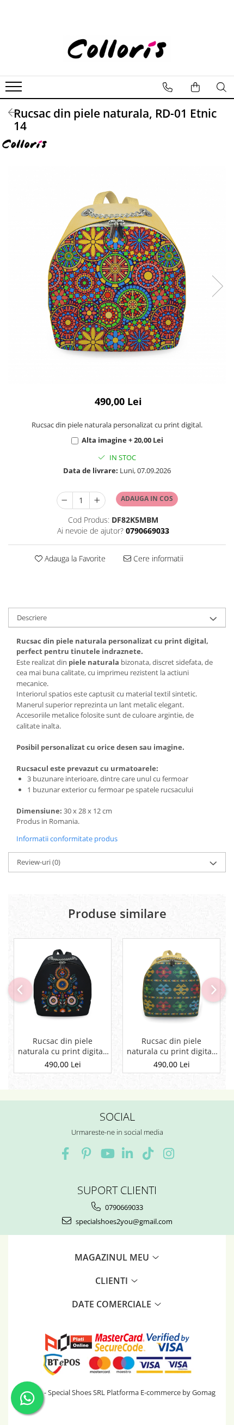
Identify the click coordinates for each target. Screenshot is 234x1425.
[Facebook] (65, 1153)
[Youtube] (106, 1153)
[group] (117, 275)
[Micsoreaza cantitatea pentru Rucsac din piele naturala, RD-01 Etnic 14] (65, 500)
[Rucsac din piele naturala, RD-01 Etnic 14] (117, 275)
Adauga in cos (147, 498)
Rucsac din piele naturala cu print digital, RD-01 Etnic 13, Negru (62, 1046)
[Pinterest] (86, 1153)
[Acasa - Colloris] (117, 48)
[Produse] (14, 90)
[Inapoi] (8, 112)
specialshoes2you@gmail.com (123, 1221)
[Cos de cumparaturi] (195, 87)
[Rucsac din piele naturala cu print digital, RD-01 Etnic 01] (171, 984)
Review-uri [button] (38, 862)
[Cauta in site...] (221, 87)
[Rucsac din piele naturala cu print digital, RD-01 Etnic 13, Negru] (62, 984)
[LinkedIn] (127, 1153)
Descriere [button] (32, 617)
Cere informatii (157, 558)
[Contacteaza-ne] (167, 87)
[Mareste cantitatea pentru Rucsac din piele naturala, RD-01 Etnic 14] (97, 500)
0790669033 (123, 1207)
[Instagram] (168, 1153)
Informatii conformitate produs (67, 838)
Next (217, 286)
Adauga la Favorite (74, 558)
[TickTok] (148, 1153)
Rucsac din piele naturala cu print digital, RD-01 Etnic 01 (171, 1046)
